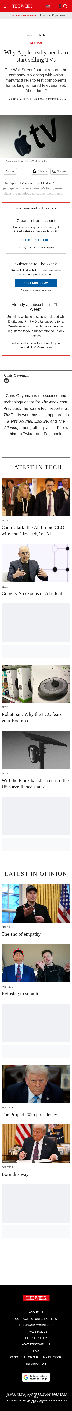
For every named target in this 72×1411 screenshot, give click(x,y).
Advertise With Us (36, 1344)
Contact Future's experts (36, 1318)
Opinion (36, 43)
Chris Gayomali (21, 98)
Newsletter (62, 171)
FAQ (36, 1350)
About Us (36, 1312)
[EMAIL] (7, 380)
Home (29, 35)
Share (12, 171)
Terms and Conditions (36, 1325)
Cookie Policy (36, 1338)
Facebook (52, 434)
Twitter (29, 434)
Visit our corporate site (50, 1396)
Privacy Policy (36, 1331)
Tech (42, 35)
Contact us (44, 347)
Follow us (42, 171)
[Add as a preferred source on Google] (36, 1377)
